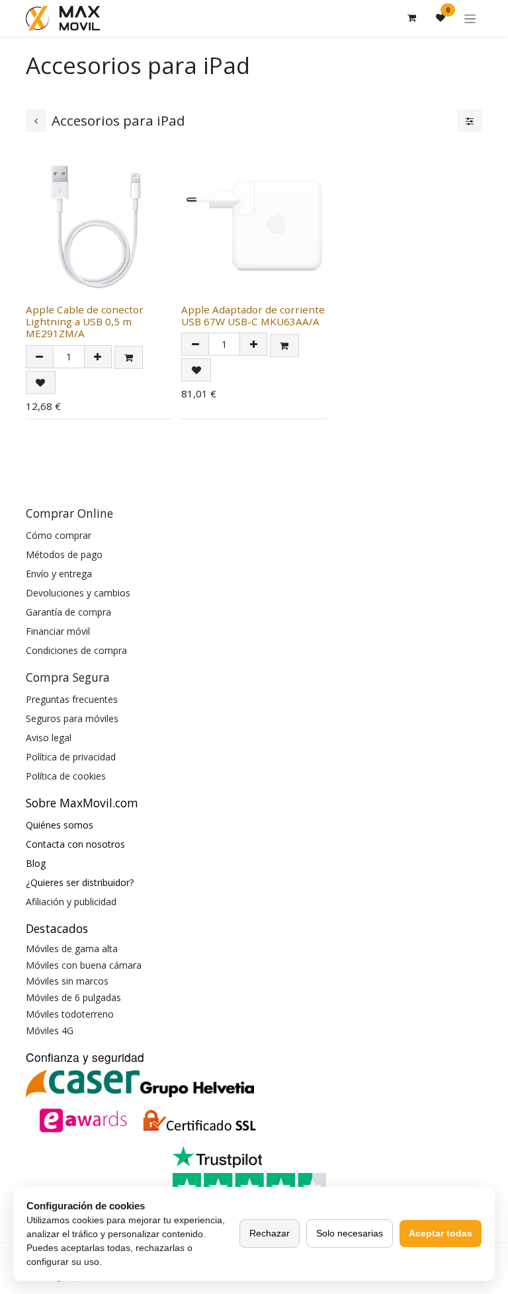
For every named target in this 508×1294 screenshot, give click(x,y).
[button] (129, 357)
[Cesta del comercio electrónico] (411, 18)
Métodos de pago (64, 554)
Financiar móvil (58, 631)
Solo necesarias (349, 1233)
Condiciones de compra (76, 650)
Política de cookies (66, 776)
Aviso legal (48, 737)
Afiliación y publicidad (71, 901)
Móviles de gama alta (72, 948)
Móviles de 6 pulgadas (73, 997)
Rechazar (269, 1233)
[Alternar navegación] (470, 18)
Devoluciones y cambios (78, 592)
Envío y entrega (59, 573)
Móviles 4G (49, 1030)
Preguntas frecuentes (72, 699)
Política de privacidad (71, 756)
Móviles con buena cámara (84, 965)
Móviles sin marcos (67, 981)
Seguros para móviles (72, 718)
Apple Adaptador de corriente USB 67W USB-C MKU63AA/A (253, 315)
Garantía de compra (68, 612)
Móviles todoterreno (70, 1014)
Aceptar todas (440, 1233)
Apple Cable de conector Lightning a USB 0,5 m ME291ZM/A (85, 321)
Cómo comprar (58, 535)
